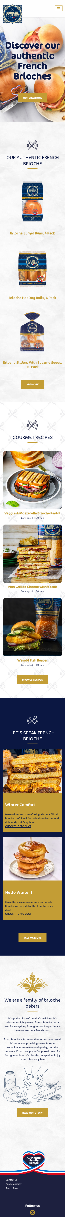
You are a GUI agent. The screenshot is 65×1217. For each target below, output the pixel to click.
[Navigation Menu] (58, 8)
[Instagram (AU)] (32, 1212)
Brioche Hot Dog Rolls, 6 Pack (32, 297)
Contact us (11, 1180)
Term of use (12, 1188)
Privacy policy (14, 1184)
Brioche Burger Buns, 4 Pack (32, 233)
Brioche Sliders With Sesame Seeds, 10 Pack (32, 364)
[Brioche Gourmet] (12, 14)
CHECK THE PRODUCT (18, 826)
